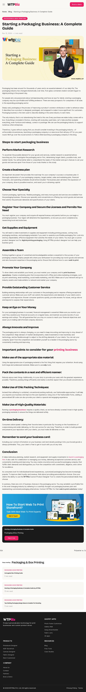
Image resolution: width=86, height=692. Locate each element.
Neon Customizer (9, 658)
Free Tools (48, 648)
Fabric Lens (48, 633)
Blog (10, 11)
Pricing (46, 658)
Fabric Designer (8, 655)
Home (4, 11)
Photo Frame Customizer (53, 623)
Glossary (47, 655)
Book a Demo (7, 677)
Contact (6, 670)
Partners (6, 673)
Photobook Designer (10, 645)
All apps (47, 636)
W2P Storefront (8, 648)
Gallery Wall (48, 627)
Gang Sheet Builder (51, 630)
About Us (6, 667)
